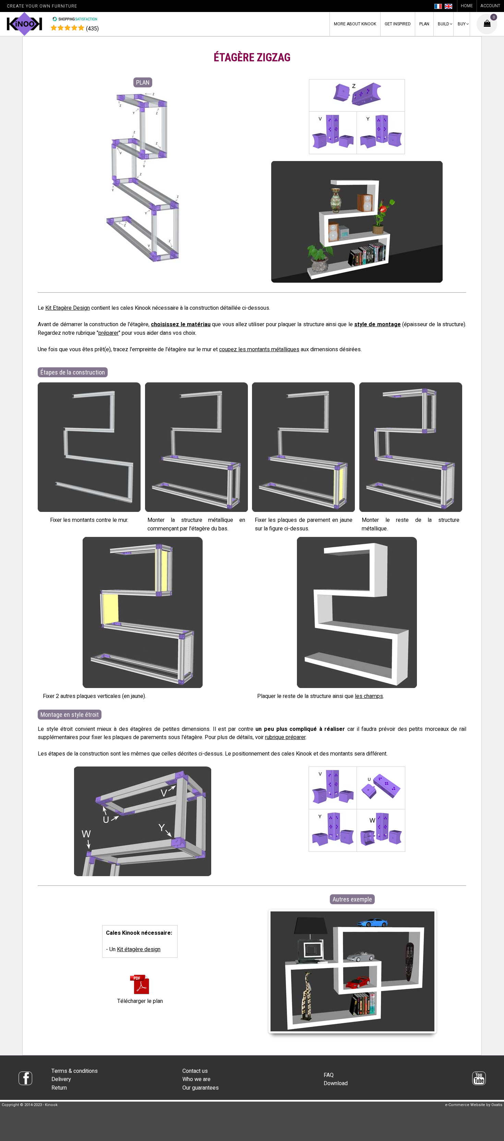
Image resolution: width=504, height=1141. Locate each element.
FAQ (329, 1075)
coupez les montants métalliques (259, 349)
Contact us (195, 1071)
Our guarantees (200, 1088)
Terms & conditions (74, 1071)
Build (443, 24)
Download (336, 1083)
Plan (424, 24)
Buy (462, 24)
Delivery (61, 1079)
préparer (108, 333)
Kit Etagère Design (67, 308)
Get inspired (398, 24)
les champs (369, 696)
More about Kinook (355, 24)
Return (59, 1088)
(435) (92, 29)
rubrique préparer (285, 737)
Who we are (196, 1079)
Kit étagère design (138, 949)
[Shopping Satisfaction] (74, 20)
